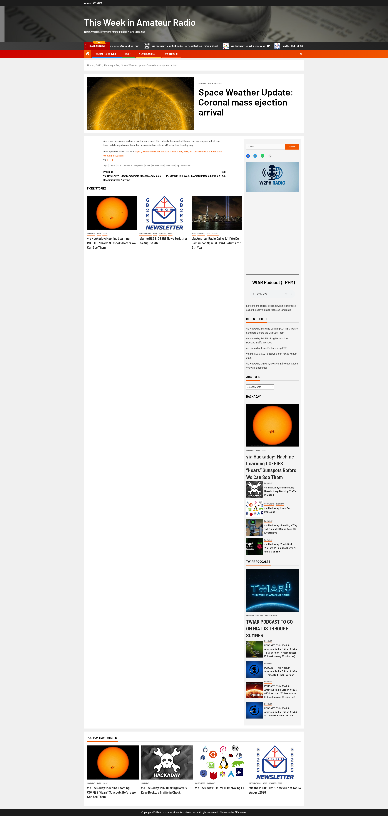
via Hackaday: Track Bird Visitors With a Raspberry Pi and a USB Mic (280, 547)
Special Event (213, 234)
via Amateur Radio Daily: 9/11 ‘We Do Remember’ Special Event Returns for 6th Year (216, 242)
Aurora (112, 166)
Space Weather (183, 166)
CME (119, 166)
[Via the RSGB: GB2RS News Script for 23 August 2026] (164, 213)
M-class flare (158, 166)
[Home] (87, 54)
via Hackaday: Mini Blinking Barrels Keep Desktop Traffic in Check (155, 46)
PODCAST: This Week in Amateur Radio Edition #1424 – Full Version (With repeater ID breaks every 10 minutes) (280, 651)
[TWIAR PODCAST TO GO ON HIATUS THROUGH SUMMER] (272, 590)
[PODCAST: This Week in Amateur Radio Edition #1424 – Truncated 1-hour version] (254, 669)
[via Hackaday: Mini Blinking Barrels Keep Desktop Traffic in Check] (254, 489)
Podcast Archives (105, 54)
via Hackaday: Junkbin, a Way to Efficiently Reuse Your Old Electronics (280, 529)
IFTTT (110, 159)
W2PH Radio (171, 54)
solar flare (170, 166)
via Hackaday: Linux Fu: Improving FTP (220, 46)
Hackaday (91, 234)
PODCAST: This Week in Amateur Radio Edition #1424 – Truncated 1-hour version (280, 671)
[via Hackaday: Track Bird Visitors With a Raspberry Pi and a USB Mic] (254, 546)
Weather (218, 83)
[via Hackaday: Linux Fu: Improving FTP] (254, 508)
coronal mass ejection (133, 166)
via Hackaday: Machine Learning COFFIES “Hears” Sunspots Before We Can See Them (111, 242)
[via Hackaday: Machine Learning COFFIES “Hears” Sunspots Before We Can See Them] (112, 213)
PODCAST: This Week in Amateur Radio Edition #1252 (196, 173)
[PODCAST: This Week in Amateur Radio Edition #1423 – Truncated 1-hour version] (254, 710)
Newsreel (202, 83)
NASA (99, 234)
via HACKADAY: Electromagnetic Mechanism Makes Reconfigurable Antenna (132, 175)
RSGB (170, 234)
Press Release (271, 616)
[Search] (301, 54)
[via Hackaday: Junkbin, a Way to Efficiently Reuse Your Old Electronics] (254, 527)
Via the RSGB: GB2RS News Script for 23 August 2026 (279, 46)
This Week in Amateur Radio (140, 22)
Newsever (225, 812)
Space (210, 83)
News (155, 234)
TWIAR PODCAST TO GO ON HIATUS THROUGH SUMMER (269, 628)
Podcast (259, 616)
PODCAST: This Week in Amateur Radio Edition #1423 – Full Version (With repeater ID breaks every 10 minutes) (280, 691)
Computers (269, 504)
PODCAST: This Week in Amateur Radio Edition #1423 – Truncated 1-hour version (280, 712)
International (145, 234)
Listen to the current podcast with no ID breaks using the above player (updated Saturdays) (271, 307)
